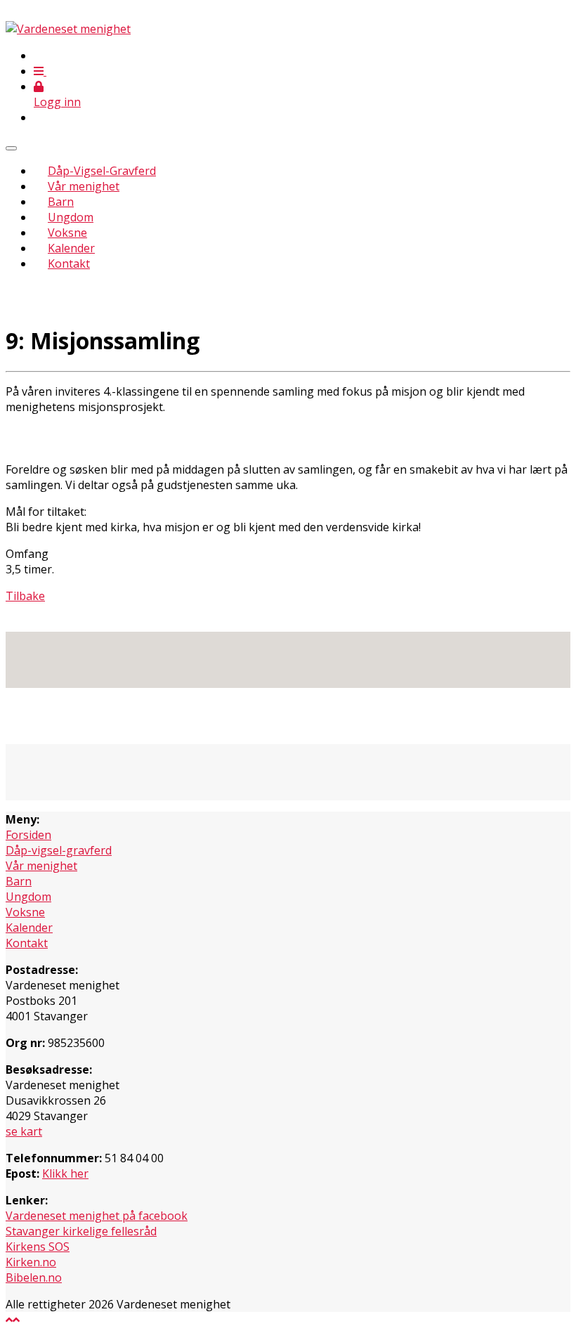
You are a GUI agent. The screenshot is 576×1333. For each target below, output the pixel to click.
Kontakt (69, 263)
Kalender (71, 248)
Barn (61, 201)
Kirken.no (31, 1262)
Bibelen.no (34, 1277)
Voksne (67, 232)
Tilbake (25, 596)
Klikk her (65, 1173)
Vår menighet (83, 186)
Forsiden (28, 835)
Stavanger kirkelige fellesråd (81, 1231)
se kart (24, 1131)
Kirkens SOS (38, 1246)
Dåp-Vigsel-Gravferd (102, 170)
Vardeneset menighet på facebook (97, 1215)
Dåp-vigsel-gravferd (59, 850)
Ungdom (70, 217)
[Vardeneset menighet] (68, 29)
